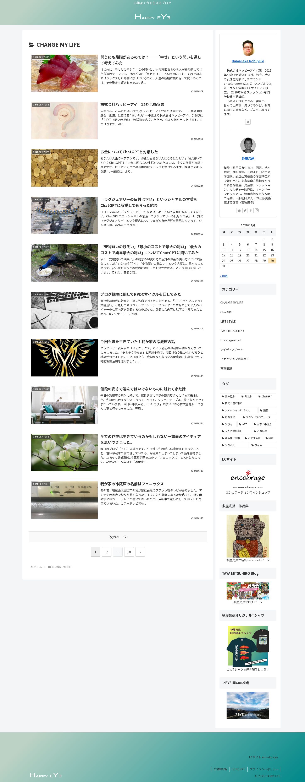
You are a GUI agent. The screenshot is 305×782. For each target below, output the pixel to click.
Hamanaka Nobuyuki (248, 61)
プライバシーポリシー (264, 769)
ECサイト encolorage (263, 757)
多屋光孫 (248, 158)
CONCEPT (238, 769)
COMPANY (220, 769)
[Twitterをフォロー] (248, 122)
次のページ (118, 536)
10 (129, 551)
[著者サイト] (239, 210)
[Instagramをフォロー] (256, 210)
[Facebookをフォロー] (251, 210)
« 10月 (224, 276)
